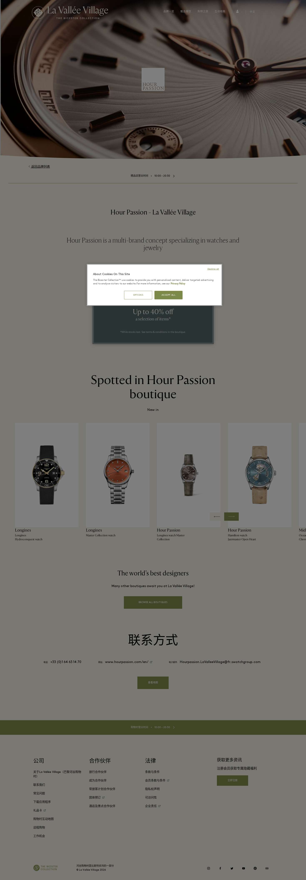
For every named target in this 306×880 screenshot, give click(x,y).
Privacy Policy (178, 284)
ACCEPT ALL (169, 295)
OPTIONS (138, 295)
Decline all (213, 269)
